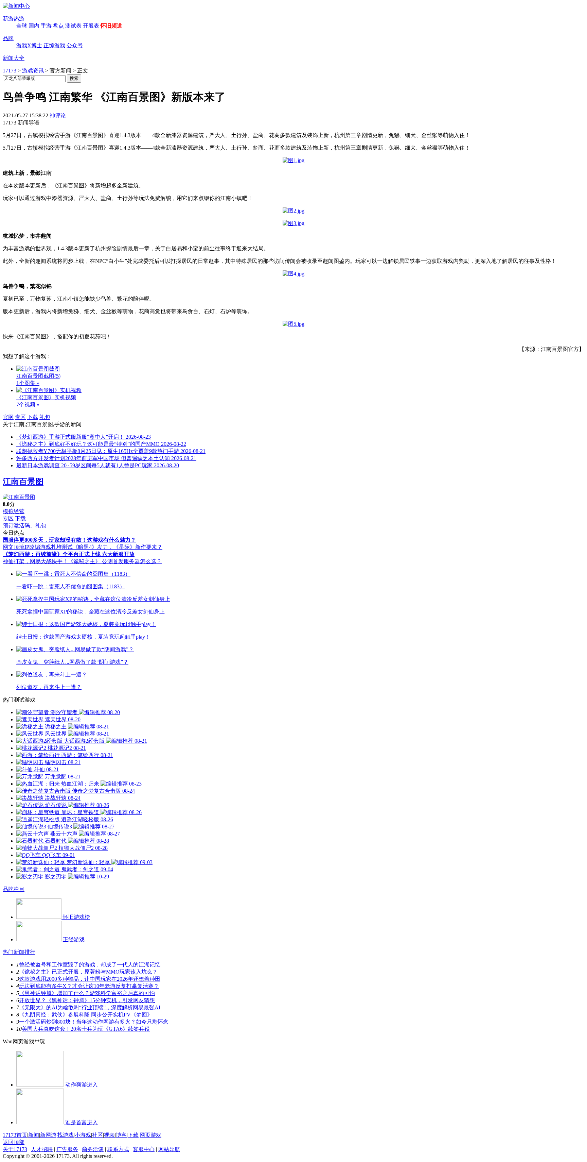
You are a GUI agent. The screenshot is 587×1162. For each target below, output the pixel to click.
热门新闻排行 (19, 952)
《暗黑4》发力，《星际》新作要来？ (117, 547)
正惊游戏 (54, 45)
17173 (9, 70)
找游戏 (65, 1135)
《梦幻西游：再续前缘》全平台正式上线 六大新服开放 (69, 554)
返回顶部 (13, 1142)
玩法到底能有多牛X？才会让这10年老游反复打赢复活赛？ (89, 986)
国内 (34, 26)
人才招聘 (42, 1149)
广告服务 (67, 1149)
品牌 (8, 38)
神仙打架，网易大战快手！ (35, 561)
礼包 (44, 417)
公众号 (75, 45)
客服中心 (144, 1149)
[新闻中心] (16, 6)
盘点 (58, 26)
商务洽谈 (93, 1149)
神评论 (58, 115)
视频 (109, 1135)
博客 (121, 1135)
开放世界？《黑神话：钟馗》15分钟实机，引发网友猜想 (87, 1000)
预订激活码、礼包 (24, 525)
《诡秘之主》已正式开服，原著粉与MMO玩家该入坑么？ (88, 972)
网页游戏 (150, 1135)
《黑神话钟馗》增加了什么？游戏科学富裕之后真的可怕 (87, 993)
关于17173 (15, 1149)
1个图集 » (27, 383)
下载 (32, 417)
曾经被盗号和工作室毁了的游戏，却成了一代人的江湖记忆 (89, 964)
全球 (21, 26)
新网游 (48, 1135)
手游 (46, 26)
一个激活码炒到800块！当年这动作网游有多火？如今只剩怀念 (93, 1022)
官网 (8, 417)
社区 (97, 1135)
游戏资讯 (33, 70)
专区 (20, 417)
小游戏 (83, 1135)
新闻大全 (13, 58)
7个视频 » (27, 404)
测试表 (73, 26)
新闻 (33, 1135)
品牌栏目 (13, 889)
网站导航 (169, 1149)
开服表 (91, 26)
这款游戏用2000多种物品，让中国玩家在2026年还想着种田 (89, 979)
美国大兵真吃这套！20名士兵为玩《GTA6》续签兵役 (86, 1029)
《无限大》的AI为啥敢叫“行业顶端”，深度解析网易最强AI (89, 1007)
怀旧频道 (111, 26)
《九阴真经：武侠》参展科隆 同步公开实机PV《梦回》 (86, 1014)
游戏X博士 (29, 45)
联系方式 (118, 1149)
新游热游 (13, 18)
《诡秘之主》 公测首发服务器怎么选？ (115, 561)
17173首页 (15, 1135)
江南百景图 (23, 481)
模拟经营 (13, 511)
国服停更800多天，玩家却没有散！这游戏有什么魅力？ (69, 540)
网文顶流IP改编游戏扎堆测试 (38, 547)
